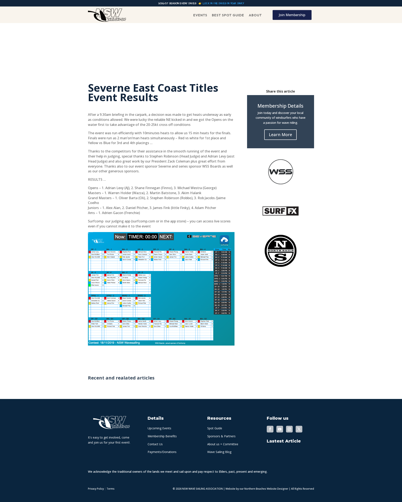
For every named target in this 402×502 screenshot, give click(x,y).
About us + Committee (222, 444)
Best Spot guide (228, 15)
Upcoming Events (159, 428)
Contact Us (155, 444)
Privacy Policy (96, 488)
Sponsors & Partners (221, 436)
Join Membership (292, 15)
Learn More (280, 134)
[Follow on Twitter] (299, 429)
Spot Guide (214, 428)
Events (200, 15)
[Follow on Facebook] (270, 429)
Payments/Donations (162, 452)
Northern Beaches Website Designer (266, 488)
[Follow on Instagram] (289, 429)
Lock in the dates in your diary (223, 3)
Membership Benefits (162, 436)
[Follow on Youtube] (279, 429)
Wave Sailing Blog (219, 452)
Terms (111, 488)
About (255, 15)
